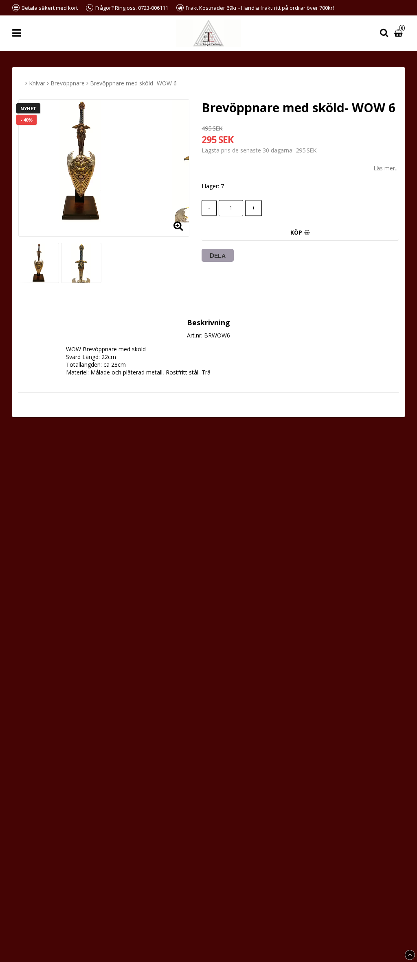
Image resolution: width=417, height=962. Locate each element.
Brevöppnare (67, 83)
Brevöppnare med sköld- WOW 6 (133, 83)
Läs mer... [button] (386, 168)
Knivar (37, 83)
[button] (399, 33)
